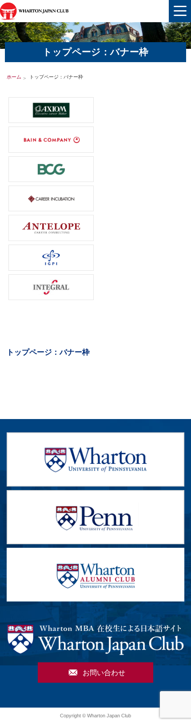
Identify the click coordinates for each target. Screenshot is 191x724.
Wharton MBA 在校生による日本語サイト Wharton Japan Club (34, 11)
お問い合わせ (96, 672)
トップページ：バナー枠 (48, 352)
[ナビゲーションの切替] (180, 11)
